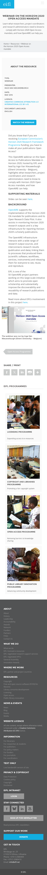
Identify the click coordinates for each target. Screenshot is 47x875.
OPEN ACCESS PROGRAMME (21, 532)
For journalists (10, 755)
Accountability (9, 621)
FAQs (6, 636)
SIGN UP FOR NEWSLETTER (23, 818)
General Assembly (11, 659)
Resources (15, 43)
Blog (5, 710)
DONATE (23, 837)
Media (6, 716)
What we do (8, 648)
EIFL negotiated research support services (21, 654)
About (6, 613)
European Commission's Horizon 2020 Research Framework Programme (26, 141)
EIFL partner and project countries (18, 672)
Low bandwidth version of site (16, 767)
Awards (7, 624)
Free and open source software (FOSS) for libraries (21, 685)
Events (6, 713)
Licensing (7, 692)
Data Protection (10, 776)
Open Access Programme (19, 351)
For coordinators (10, 758)
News (6, 707)
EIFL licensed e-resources (14, 651)
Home (6, 43)
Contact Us (8, 639)
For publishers (10, 746)
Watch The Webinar (23, 122)
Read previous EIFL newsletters (16, 825)
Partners (7, 633)
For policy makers (11, 749)
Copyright (8, 681)
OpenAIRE (13, 209)
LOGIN (14, 796)
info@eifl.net (14, 862)
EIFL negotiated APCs (12, 656)
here (30, 199)
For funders (8, 752)
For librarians (9, 741)
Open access (9, 695)
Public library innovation (14, 698)
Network (7, 627)
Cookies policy (10, 779)
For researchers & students (15, 744)
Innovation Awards (11, 662)
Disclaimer (8, 785)
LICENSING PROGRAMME (19, 432)
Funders (7, 630)
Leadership (8, 619)
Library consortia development (16, 689)
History (7, 616)
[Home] (7, 4)
